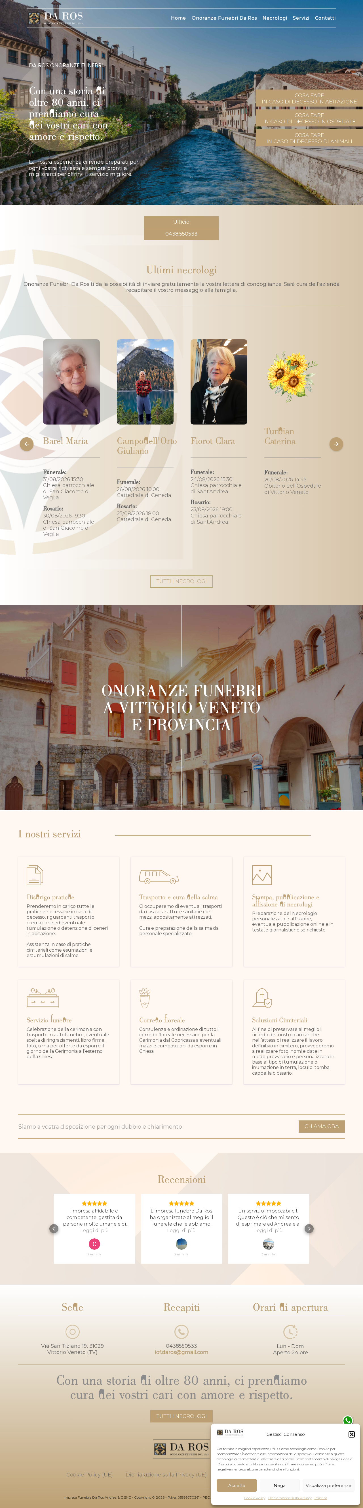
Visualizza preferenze (328, 1485)
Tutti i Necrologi (181, 581)
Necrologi (275, 18)
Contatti (325, 18)
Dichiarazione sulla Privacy (290, 1498)
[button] (351, 1434)
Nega (280, 1485)
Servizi (301, 18)
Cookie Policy (254, 1498)
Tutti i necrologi (181, 1416)
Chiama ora (322, 1126)
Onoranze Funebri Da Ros (224, 18)
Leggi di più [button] (94, 1230)
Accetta (236, 1485)
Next (336, 445)
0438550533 (181, 1346)
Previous (26, 445)
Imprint (321, 1498)
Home (178, 18)
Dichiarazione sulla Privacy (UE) (166, 1475)
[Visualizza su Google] (94, 1244)
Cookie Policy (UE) (89, 1475)
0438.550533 (181, 234)
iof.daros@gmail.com (181, 1352)
